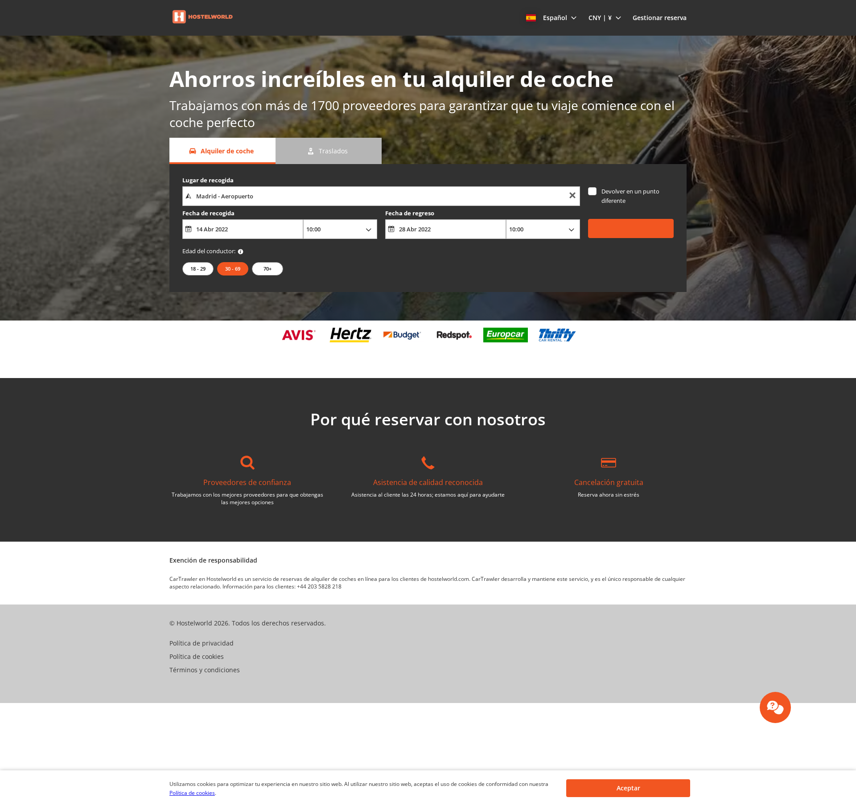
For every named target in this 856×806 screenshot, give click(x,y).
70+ (267, 268)
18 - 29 (198, 268)
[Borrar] (572, 196)
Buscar (631, 228)
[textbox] (381, 196)
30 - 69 (232, 268)
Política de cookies (192, 793)
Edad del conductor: (208, 251)
